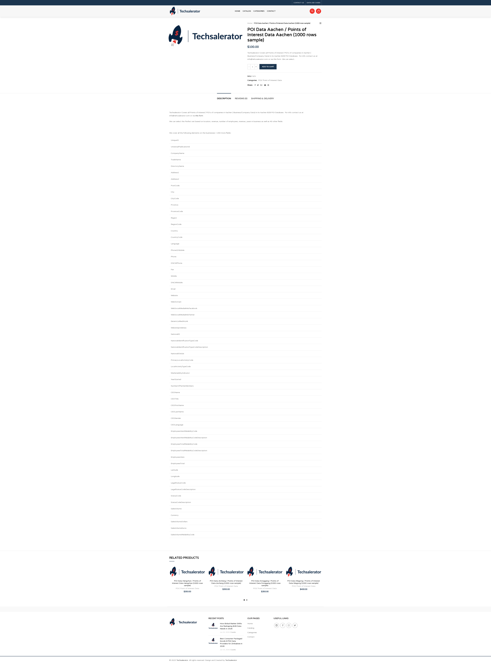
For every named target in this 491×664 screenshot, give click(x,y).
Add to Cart (268, 67)
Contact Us (299, 3)
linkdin (276, 625)
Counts (233, 632)
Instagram (288, 625)
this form (199, 116)
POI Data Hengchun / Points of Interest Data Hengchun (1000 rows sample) (187, 583)
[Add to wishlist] (203, 569)
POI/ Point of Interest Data (270, 80)
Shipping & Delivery (262, 98)
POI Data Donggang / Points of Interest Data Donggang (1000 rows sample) (265, 583)
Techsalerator (182, 660)
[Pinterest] (268, 85)
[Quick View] (203, 581)
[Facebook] (255, 85)
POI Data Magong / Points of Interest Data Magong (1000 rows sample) (303, 582)
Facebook (282, 625)
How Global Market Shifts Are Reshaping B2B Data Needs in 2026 (231, 626)
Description (224, 98)
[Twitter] (258, 85)
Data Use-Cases (313, 3)
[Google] (261, 85)
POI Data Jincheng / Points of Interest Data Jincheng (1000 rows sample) (226, 582)
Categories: (252, 80)
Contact (250, 637)
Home (249, 23)
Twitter (295, 625)
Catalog (250, 628)
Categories (252, 632)
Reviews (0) (241, 98)
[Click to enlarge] (172, 45)
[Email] (265, 85)
